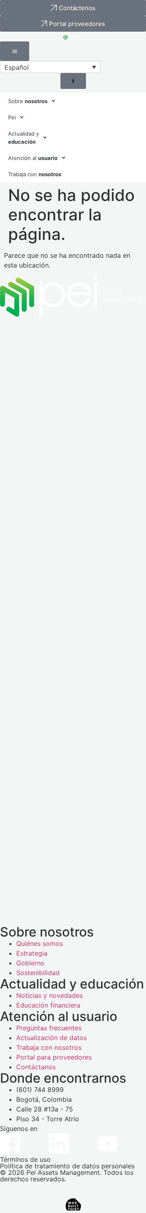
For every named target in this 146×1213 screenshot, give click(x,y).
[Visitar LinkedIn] (59, 1143)
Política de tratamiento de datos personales (67, 1166)
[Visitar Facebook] (10, 1143)
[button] (50, 67)
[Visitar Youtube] (107, 1143)
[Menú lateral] (14, 51)
